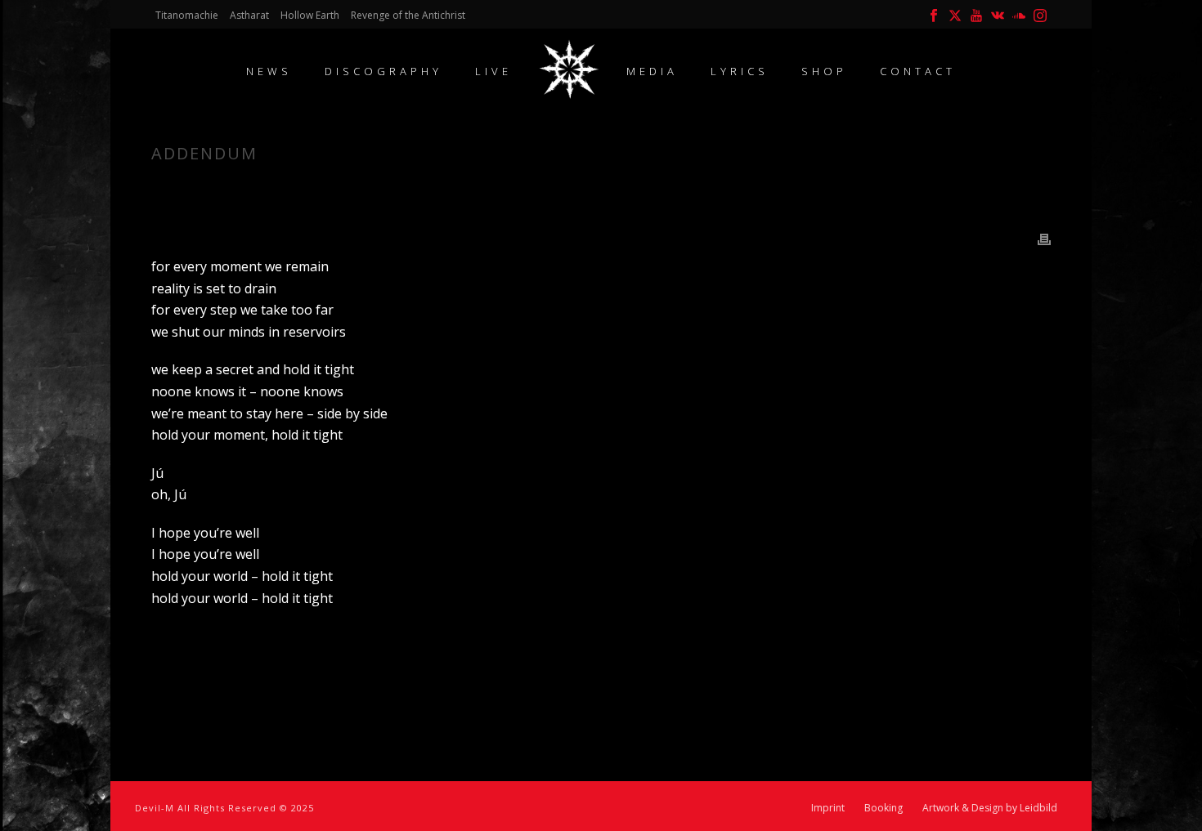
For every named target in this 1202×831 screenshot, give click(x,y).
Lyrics (740, 71)
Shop (824, 71)
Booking (883, 808)
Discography (383, 71)
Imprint (828, 808)
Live (493, 71)
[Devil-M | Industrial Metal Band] (569, 69)
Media (652, 71)
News (269, 71)
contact (918, 71)
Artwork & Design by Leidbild (989, 808)
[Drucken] (1044, 238)
